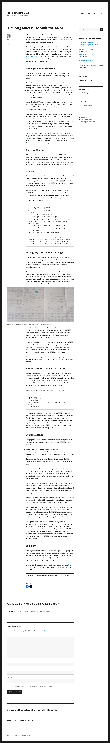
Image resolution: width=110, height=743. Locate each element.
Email (9, 669)
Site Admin (84, 117)
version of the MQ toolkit (34, 56)
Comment (10, 635)
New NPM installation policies (87, 49)
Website (9, 677)
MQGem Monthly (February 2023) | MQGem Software (32, 611)
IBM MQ (9, 44)
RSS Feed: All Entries (86, 119)
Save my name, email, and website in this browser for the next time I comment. (30, 686)
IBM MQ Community (86, 105)
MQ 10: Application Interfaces (87, 55)
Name (9, 661)
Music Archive (98, 13)
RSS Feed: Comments (86, 123)
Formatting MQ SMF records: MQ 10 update (91, 65)
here (70, 565)
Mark (8, 39)
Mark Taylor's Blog (18, 12)
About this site (86, 13)
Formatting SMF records (86, 60)
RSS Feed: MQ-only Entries (88, 121)
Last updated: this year (25, 735)
